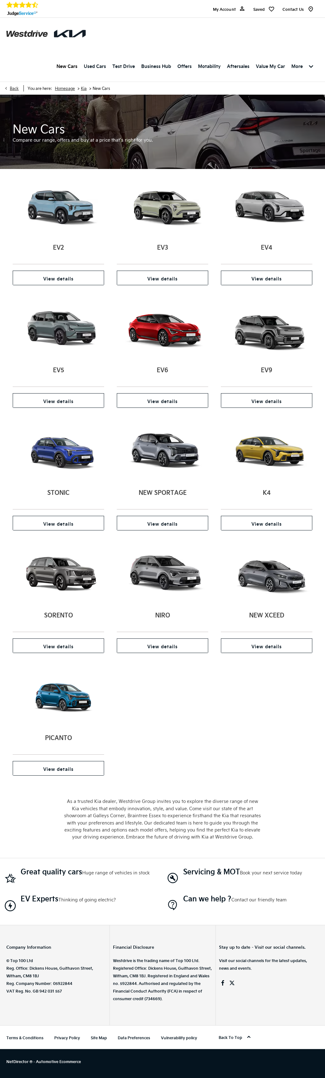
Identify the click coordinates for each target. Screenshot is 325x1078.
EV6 (162, 370)
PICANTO (58, 737)
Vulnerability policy (179, 1037)
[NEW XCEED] (266, 573)
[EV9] (266, 328)
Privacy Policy (67, 1037)
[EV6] (162, 328)
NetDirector (18, 1061)
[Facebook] (223, 983)
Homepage (65, 88)
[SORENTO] (58, 573)
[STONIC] (58, 451)
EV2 (58, 247)
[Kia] (70, 33)
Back (14, 88)
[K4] (266, 451)
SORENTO (58, 615)
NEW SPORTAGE (163, 492)
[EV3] (162, 205)
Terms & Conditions (24, 1037)
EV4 (266, 247)
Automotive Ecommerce (58, 1061)
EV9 (266, 370)
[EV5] (58, 328)
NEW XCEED (266, 615)
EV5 (58, 370)
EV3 (162, 247)
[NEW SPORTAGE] (162, 451)
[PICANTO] (58, 696)
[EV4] (266, 205)
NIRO (162, 615)
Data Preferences (134, 1037)
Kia (84, 88)
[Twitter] (232, 983)
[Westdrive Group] (27, 33)
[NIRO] (162, 573)
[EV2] (58, 205)
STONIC (58, 492)
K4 (267, 492)
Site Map (99, 1037)
